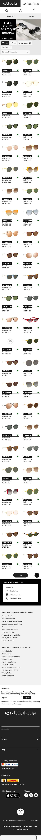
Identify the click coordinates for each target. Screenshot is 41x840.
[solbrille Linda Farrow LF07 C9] (10, 255)
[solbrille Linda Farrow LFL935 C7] (31, 405)
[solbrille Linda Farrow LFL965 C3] (31, 320)
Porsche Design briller (10, 670)
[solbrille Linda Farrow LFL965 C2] (31, 534)
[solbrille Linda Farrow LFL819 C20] (10, 169)
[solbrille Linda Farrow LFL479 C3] (10, 148)
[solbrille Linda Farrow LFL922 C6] (10, 191)
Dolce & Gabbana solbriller (12, 624)
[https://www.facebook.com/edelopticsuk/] (26, 795)
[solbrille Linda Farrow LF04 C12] (31, 277)
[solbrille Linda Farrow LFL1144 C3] (31, 255)
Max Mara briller (8, 676)
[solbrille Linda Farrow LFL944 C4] (10, 556)
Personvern (33, 826)
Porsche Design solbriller (11, 635)
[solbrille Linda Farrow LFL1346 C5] (10, 341)
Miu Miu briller (7, 651)
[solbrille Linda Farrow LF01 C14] (31, 513)
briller (31, 16)
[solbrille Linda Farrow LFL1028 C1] (31, 384)
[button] (10, 3)
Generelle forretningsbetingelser (15, 826)
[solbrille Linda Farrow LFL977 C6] (31, 448)
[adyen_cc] (3, 764)
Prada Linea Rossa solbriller (12, 621)
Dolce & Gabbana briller (11, 656)
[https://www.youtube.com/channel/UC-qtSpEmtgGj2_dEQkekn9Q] (36, 795)
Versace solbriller (8, 627)
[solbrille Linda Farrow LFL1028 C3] (10, 212)
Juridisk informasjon (20, 829)
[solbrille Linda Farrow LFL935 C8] (10, 427)
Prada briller (6, 654)
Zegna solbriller (8, 640)
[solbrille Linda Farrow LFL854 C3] (31, 169)
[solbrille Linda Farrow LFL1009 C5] (31, 363)
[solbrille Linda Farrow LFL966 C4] (31, 491)
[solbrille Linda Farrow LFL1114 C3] (10, 384)
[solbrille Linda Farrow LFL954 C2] (31, 191)
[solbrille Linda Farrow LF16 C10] (31, 234)
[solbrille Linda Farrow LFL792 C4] (31, 148)
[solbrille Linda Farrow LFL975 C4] (10, 405)
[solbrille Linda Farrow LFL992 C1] (10, 470)
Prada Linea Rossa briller (11, 667)
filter (6, 43)
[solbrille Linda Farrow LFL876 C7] (31, 427)
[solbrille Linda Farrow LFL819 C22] (10, 513)
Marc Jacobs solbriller (10, 629)
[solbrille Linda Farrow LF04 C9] (31, 556)
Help (3, 750)
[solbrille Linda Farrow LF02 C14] (10, 448)
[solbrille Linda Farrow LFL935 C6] (31, 298)
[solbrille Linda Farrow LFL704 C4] (10, 62)
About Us (5, 729)
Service (4, 739)
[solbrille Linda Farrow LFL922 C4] (31, 341)
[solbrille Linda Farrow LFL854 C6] (10, 234)
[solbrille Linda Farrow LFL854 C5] (10, 491)
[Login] (20, 10)
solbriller (10, 16)
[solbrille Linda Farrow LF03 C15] (10, 534)
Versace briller (7, 659)
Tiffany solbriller (8, 632)
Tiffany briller (7, 673)
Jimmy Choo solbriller (10, 638)
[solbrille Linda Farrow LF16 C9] (31, 126)
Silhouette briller (8, 665)
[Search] (7, 10)
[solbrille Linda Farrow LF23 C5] (10, 298)
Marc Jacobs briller (9, 662)
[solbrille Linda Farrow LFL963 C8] (10, 105)
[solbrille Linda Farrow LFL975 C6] (31, 470)
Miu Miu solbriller (8, 618)
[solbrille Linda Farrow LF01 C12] (10, 277)
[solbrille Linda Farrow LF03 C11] (10, 363)
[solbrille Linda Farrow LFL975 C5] (31, 212)
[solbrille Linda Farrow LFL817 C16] (31, 83)
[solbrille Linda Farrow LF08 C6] (10, 126)
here (19, 704)
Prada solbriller (7, 616)
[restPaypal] (14, 764)
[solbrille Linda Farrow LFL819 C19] (31, 62)
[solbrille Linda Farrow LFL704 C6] (10, 83)
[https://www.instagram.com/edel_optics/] (31, 795)
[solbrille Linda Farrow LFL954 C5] (10, 320)
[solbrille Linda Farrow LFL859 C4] (31, 105)
